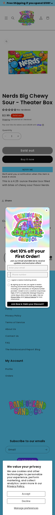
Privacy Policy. (16, 486)
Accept (26, 493)
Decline (26, 501)
